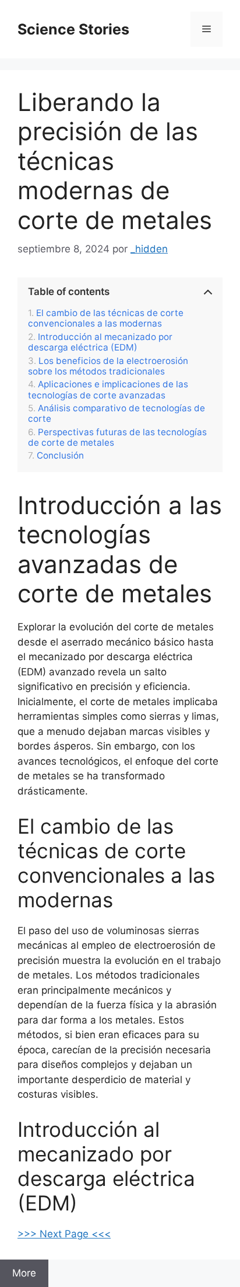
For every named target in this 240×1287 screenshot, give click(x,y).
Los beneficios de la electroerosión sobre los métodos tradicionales (108, 366)
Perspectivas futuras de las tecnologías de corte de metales (117, 437)
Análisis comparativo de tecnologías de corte (116, 413)
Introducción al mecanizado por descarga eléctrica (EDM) (100, 342)
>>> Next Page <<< (64, 1234)
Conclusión (60, 455)
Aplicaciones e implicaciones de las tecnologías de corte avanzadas (108, 389)
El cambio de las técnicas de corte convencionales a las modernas (105, 318)
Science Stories (73, 29)
